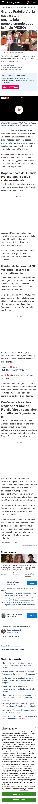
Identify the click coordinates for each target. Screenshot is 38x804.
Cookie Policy (24, 790)
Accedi (34, 2)
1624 (26, 737)
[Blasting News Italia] (13, 2)
